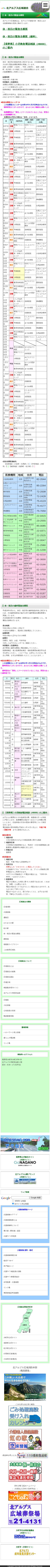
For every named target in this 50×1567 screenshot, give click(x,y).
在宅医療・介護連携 (11, 1282)
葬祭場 (6, 939)
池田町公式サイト (10, 1343)
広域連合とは (9, 966)
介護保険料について (11, 1225)
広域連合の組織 (9, 971)
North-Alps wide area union (22, 1566)
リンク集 (7, 1043)
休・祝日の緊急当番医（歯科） (20, 36)
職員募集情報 (9, 1016)
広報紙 (6, 1000)
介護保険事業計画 (10, 1255)
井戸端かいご (9, 1266)
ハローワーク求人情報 (12, 1032)
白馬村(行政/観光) (10, 1354)
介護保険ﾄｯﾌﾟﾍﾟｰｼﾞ (11, 1215)
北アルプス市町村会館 (12, 993)
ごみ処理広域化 (9, 950)
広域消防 (7, 907)
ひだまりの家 (9, 923)
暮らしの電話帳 (9, 1038)
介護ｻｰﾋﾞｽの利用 (10, 1236)
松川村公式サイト (10, 1348)
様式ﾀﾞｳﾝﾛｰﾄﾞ (9, 1261)
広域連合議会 (9, 977)
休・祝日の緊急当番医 (15, 29)
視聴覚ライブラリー (11, 944)
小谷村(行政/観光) (10, 1359)
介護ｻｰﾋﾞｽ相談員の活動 (12, 1271)
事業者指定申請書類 (11, 1293)
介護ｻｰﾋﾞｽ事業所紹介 (11, 1277)
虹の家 (6, 928)
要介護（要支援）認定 (12, 1231)
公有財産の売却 (9, 1011)
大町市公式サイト (10, 1337)
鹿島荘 (6, 917)
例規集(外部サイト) (11, 988)
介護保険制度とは (10, 1220)
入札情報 (7, 1005)
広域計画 (7, 982)
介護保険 (7, 912)
